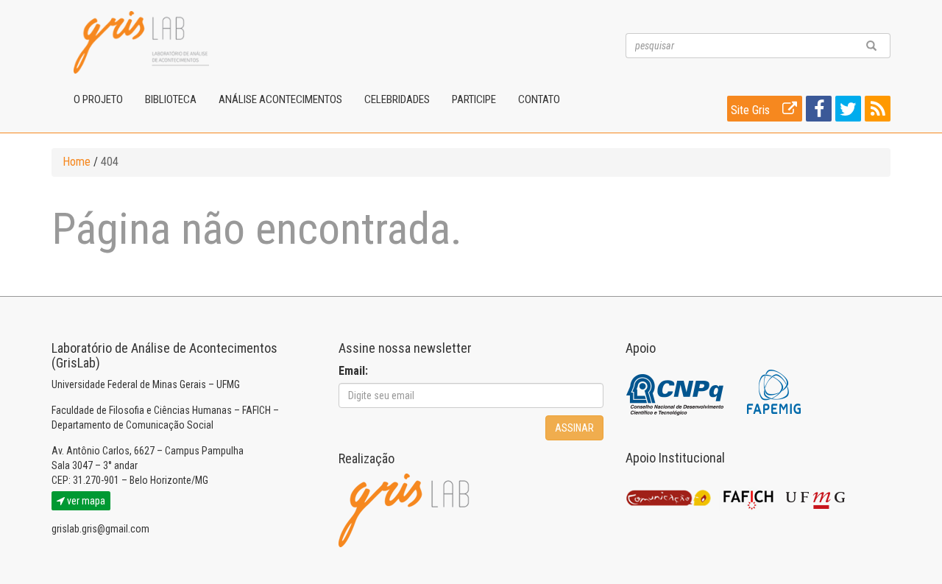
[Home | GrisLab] (141, 42)
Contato (539, 99)
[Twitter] (846, 112)
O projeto (98, 99)
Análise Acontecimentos (280, 99)
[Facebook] (817, 112)
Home (77, 162)
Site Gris (752, 110)
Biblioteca (170, 99)
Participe (474, 99)
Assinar (574, 428)
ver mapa (85, 501)
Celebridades (397, 99)
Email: (353, 371)
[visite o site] (676, 391)
